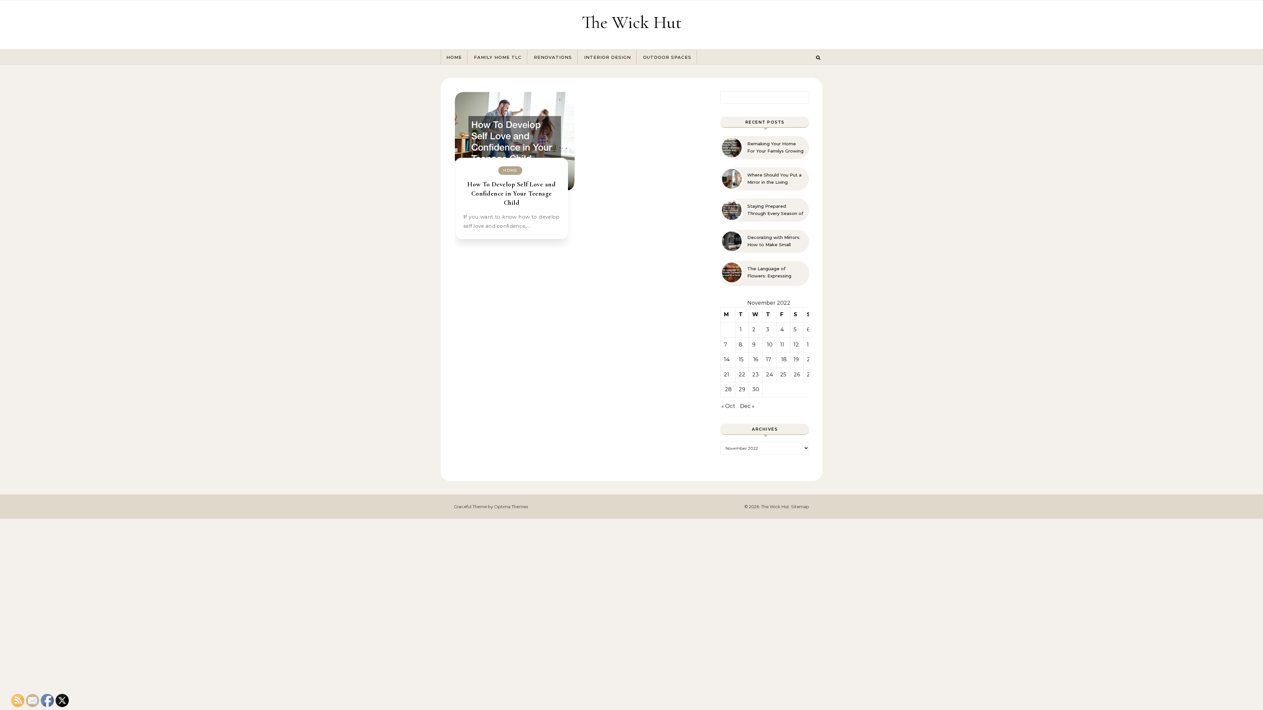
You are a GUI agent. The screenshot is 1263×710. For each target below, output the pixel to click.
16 (755, 359)
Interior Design (607, 57)
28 (728, 389)
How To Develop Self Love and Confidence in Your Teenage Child (511, 193)
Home (454, 57)
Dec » (747, 406)
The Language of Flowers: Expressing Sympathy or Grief (769, 272)
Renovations (553, 57)
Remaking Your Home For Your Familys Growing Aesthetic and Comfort (775, 147)
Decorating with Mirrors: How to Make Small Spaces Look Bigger (773, 241)
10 (770, 345)
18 (784, 359)
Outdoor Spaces (667, 57)
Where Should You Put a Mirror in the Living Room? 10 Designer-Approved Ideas (774, 178)
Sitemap (800, 506)
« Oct (728, 406)
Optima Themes (511, 506)
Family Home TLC (498, 57)
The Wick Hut (631, 22)
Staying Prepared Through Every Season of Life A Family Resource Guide (775, 210)
